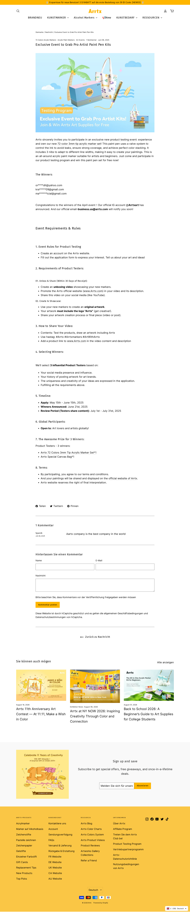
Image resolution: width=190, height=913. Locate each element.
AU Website (55, 878)
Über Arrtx (119, 823)
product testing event (123, 139)
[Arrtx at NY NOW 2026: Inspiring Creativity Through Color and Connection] (95, 686)
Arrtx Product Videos (93, 840)
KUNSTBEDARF (125, 17)
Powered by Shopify (100, 903)
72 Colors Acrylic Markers (46, 40)
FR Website (54, 856)
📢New (106, 17)
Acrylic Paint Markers (66, 40)
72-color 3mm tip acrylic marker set (79, 143)
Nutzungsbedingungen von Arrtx (126, 866)
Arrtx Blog (86, 823)
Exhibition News (76, 707)
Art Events (80, 40)
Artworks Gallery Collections (90, 853)
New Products (24, 873)
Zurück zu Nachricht (97, 636)
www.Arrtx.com (93, 291)
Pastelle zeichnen (26, 840)
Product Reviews (90, 845)
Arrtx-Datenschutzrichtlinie (125, 856)
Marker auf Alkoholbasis (29, 829)
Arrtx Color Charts (91, 829)
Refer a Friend (89, 860)
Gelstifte (21, 851)
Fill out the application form (57, 257)
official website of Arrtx (123, 478)
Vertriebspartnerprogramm (127, 849)
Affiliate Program (122, 829)
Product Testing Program (127, 843)
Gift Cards (22, 862)
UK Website (55, 867)
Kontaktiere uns (57, 823)
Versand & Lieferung (59, 845)
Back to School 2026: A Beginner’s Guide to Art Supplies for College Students (148, 714)
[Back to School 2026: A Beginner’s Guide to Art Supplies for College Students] (149, 685)
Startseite (39, 32)
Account (53, 829)
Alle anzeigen (165, 662)
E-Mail (99, 560)
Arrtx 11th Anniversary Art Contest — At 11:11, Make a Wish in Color (41, 714)
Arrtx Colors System (92, 834)
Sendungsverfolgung (60, 834)
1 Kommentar (91, 40)
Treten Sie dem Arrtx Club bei (125, 836)
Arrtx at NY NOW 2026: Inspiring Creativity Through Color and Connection (95, 716)
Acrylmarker (23, 823)
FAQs (51, 840)
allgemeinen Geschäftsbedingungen (123, 613)
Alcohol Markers (84, 17)
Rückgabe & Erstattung (61, 851)
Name (39, 560)
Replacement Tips (26, 867)
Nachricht (49, 32)
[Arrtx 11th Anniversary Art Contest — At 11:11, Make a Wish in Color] (41, 685)
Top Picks (21, 878)
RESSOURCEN (151, 17)
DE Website (55, 862)
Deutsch (93, 889)
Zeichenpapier (24, 845)
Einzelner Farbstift (26, 856)
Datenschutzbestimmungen (51, 617)
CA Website (55, 873)
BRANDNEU (35, 17)
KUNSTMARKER (57, 17)
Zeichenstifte (23, 834)
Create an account (52, 253)
